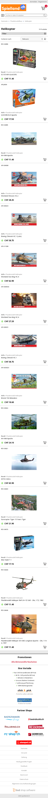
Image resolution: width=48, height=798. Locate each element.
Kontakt (24, 770)
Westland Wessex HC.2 (9, 196)
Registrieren (42, 2)
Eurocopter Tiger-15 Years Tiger (13, 519)
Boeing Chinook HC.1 (9, 357)
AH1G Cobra (5, 479)
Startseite (24, 748)
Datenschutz (24, 779)
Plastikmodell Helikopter (14, 72)
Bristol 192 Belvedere (9, 398)
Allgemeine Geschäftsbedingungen (24, 784)
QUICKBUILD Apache (9, 115)
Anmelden (33, 2)
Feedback (24, 766)
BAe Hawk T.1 (6, 560)
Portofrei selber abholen (24, 694)
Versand (24, 753)
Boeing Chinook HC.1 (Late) (11, 236)
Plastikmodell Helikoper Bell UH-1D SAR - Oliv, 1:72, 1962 (22, 600)
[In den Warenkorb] (45, 79)
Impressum (24, 775)
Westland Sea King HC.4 (10, 277)
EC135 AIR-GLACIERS (9, 74)
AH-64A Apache (7, 155)
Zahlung (24, 757)
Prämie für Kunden (24, 703)
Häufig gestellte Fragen (24, 762)
